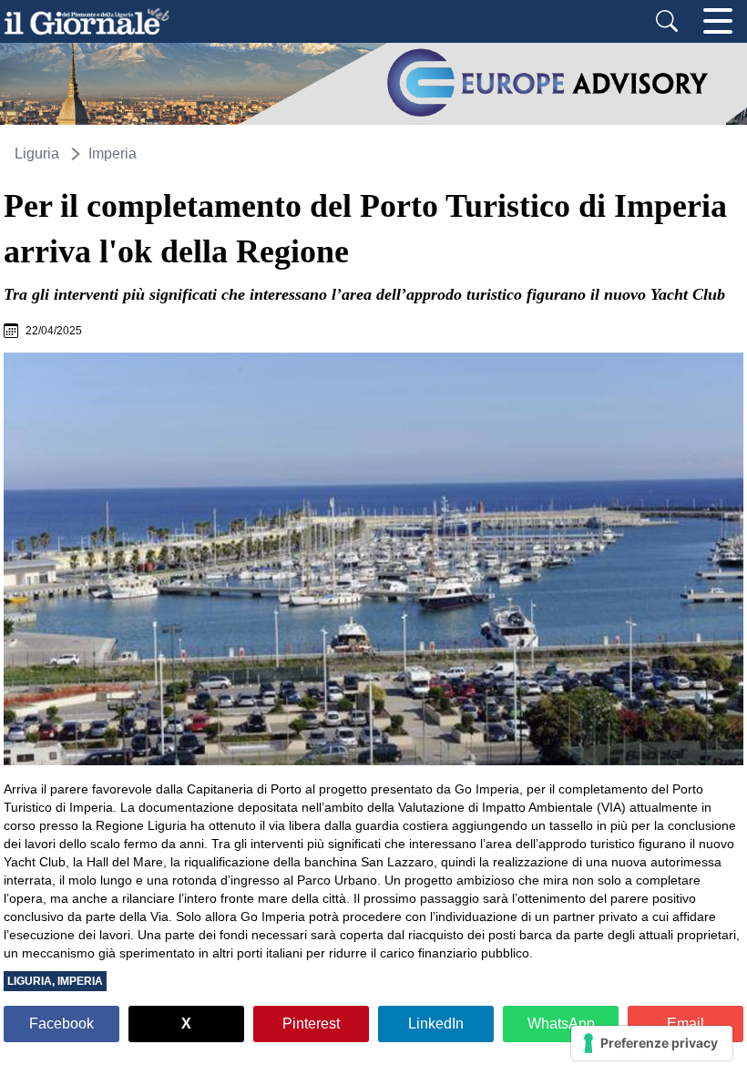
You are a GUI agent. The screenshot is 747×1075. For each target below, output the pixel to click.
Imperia (112, 153)
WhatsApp (561, 1023)
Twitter (186, 1024)
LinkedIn (436, 1023)
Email (685, 1023)
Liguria (37, 153)
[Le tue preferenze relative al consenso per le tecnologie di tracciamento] (651, 1043)
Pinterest (311, 1023)
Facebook (61, 1023)
